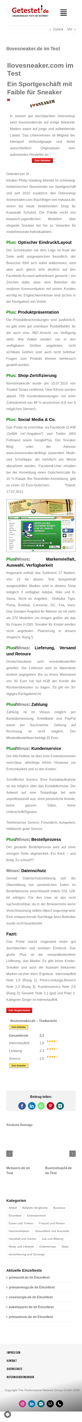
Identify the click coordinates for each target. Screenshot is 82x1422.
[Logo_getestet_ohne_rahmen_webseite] (29, 5)
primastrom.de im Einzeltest (31, 1320)
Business (59, 1211)
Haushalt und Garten (22, 1242)
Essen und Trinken (21, 1227)
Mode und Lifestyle (21, 1250)
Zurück (58, 29)
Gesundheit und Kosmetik (52, 1234)
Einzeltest (15, 1219)
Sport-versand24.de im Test (67, 1172)
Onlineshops (47, 1250)
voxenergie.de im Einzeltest (31, 1301)
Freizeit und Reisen (52, 1227)
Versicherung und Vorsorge (27, 1258)
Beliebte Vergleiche (35, 1211)
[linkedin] (31, 1407)
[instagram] (22, 1407)
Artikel (13, 1211)
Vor (69, 29)
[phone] (59, 1407)
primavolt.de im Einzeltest (29, 1281)
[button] (9, 1155)
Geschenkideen (19, 1234)
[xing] (41, 1407)
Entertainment (36, 1219)
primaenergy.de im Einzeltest (32, 1291)
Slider (65, 1250)
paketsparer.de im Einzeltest (31, 1310)
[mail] (50, 1407)
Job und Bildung (52, 1242)
